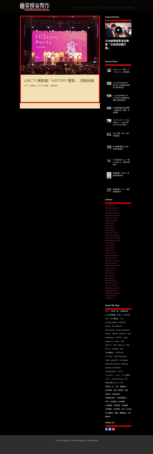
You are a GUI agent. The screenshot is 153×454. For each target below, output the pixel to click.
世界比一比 (109, 386)
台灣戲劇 (124, 405)
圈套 (116, 413)
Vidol (107, 360)
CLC (121, 319)
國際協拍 (123, 413)
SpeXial (115, 349)
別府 (115, 390)
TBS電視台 (109, 352)
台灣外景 (116, 405)
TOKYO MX (119, 352)
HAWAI (107, 334)
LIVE (115, 345)
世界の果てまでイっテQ (114, 383)
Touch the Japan (120, 356)
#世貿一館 (115, 311)
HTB (129, 334)
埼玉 (129, 413)
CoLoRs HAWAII (111, 322)
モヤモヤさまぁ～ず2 (120, 379)
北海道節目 (116, 394)
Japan (125, 337)
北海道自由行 (110, 398)
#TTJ (107, 311)
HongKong (109, 337)
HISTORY (122, 334)
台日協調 (121, 401)
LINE (122, 341)
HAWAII (114, 334)
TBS (121, 349)
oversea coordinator (113, 368)
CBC (107, 319)
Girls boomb (110, 330)
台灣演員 (116, 409)
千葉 (107, 401)
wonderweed (110, 371)
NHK (128, 345)
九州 (116, 386)
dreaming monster (112, 364)
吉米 (123, 409)
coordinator (124, 360)
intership (124, 364)
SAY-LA (108, 349)
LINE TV (108, 345)
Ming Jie (121, 345)
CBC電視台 (114, 319)
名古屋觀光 (109, 413)
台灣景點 (108, 409)
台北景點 (113, 401)
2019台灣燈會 (110, 315)
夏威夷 (107, 417)
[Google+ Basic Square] (113, 429)
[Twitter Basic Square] (110, 429)
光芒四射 (108, 390)
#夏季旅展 (124, 311)
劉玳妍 (120, 390)
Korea (117, 341)
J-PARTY (118, 337)
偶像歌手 (123, 386)
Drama (107, 326)
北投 (126, 390)
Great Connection (123, 330)
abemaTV (114, 360)
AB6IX (119, 315)
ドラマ (107, 379)
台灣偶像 (108, 405)
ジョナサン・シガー (112, 375)
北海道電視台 (122, 398)
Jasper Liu (109, 341)
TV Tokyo (108, 356)
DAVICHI (122, 322)
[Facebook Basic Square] (106, 429)
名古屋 (128, 409)
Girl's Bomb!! (117, 326)
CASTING (126, 315)
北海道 (107, 394)
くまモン (120, 371)
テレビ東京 (126, 375)
